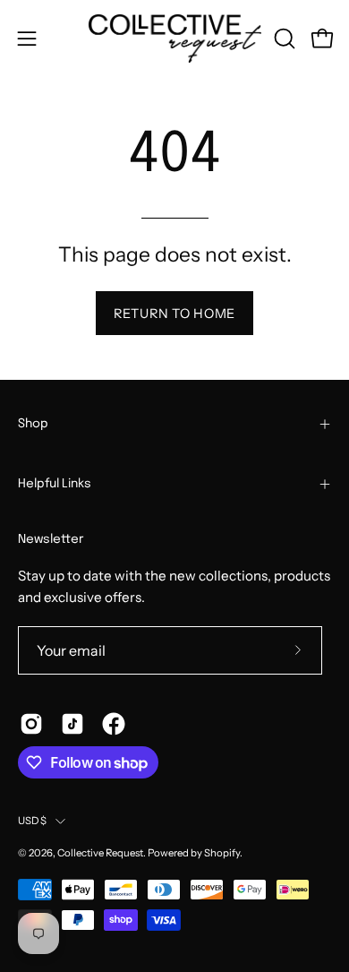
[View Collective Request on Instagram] (31, 723)
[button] (282, 38)
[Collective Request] (175, 38)
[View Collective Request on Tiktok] (72, 723)
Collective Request (100, 853)
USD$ (32, 820)
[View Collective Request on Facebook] (113, 723)
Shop (33, 423)
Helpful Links (54, 483)
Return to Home (174, 313)
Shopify (222, 853)
